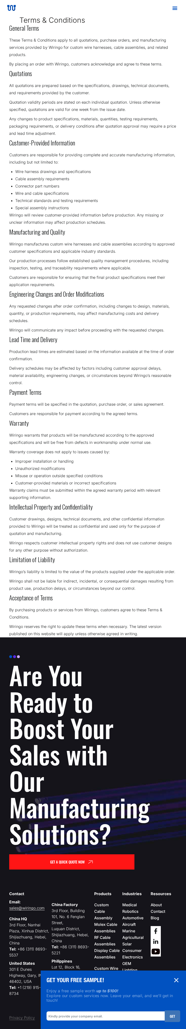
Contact (158, 911)
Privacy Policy (22, 1017)
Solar (127, 944)
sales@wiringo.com (27, 908)
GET (172, 1016)
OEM (126, 963)
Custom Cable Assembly (103, 911)
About (156, 904)
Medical (129, 904)
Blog (155, 917)
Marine (128, 930)
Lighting (129, 970)
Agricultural (133, 937)
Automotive (132, 917)
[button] (175, 8)
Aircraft (129, 924)
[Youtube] (156, 951)
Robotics (130, 911)
